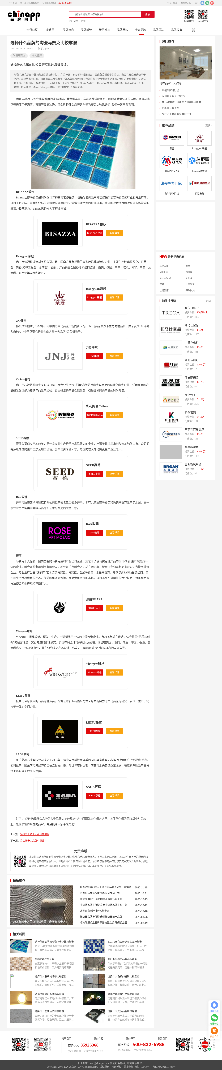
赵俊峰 (189, 266)
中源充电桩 (192, 342)
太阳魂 (189, 272)
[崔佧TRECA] (171, 313)
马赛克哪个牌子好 (44, 959)
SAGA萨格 (93, 787)
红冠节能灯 (192, 360)
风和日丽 (164, 266)
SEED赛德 (93, 465)
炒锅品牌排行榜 (170, 90)
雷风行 (189, 290)
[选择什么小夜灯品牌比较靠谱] (94, 998)
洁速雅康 (164, 284)
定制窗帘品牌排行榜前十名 (94, 910)
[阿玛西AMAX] (172, 160)
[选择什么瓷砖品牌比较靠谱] (21, 1016)
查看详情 (114, 233)
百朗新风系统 (193, 464)
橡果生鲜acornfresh (169, 290)
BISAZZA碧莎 (96, 224)
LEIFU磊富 (94, 722)
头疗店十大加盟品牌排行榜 (176, 114)
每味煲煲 (190, 284)
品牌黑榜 (122, 29)
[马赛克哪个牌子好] (21, 964)
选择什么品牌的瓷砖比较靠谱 (123, 976)
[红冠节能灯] (171, 365)
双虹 (162, 278)
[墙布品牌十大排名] (186, 62)
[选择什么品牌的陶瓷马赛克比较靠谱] (21, 946)
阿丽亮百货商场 (194, 429)
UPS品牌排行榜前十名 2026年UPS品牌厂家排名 (105, 887)
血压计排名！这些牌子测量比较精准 (181, 102)
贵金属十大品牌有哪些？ (33, 840)
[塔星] (172, 138)
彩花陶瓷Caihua (97, 406)
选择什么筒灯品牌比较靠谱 (49, 994)
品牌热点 (68, 29)
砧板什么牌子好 (170, 108)
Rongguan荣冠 (96, 288)
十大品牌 (140, 29)
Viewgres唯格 (95, 663)
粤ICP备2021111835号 (164, 1066)
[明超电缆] (199, 183)
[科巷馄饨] (171, 417)
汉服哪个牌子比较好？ (174, 96)
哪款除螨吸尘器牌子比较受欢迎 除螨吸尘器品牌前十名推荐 (105, 922)
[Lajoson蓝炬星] (199, 160)
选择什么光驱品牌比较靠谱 (122, 1011)
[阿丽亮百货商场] (171, 434)
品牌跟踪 (158, 29)
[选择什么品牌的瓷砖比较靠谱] (94, 981)
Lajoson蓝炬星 (199, 171)
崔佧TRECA (192, 307)
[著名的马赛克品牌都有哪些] (94, 964)
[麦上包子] (171, 400)
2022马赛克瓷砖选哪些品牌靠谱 (125, 941)
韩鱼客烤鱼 (192, 447)
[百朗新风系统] (171, 469)
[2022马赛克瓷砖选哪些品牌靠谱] (94, 946)
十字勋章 (190, 278)
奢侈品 (50, 29)
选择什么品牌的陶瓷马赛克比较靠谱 (54, 941)
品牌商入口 (186, 3)
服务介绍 (98, 1038)
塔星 (171, 148)
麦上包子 (190, 394)
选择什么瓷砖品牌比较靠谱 (49, 1011)
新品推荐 (104, 29)
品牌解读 (86, 29)
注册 (175, 3)
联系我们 (162, 1038)
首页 (15, 3)
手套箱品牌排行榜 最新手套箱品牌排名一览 (103, 905)
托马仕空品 (192, 325)
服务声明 (130, 1038)
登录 (169, 3)
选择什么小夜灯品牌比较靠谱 (123, 994)
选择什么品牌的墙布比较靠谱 (50, 976)
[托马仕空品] (171, 330)
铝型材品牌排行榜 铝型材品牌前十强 (100, 893)
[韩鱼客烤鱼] (171, 452)
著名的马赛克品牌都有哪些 (122, 959)
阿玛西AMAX (171, 171)
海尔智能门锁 (171, 193)
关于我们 (66, 1038)
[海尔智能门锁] (172, 183)
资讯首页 (32, 29)
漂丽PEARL (94, 599)
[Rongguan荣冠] (199, 138)
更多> (208, 125)
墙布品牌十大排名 (171, 83)
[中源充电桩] (171, 347)
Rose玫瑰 (92, 524)
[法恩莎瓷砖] (171, 382)
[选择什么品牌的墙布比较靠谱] (21, 981)
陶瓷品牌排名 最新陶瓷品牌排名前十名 (101, 899)
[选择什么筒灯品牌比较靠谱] (21, 998)
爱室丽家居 (165, 272)
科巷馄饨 (190, 412)
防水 (83, 21)
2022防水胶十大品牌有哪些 (34, 834)
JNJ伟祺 (92, 347)
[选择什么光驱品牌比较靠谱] (94, 1016)
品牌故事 (176, 29)
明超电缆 (199, 193)
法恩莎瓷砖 (192, 377)
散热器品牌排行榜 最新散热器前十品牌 (101, 916)
